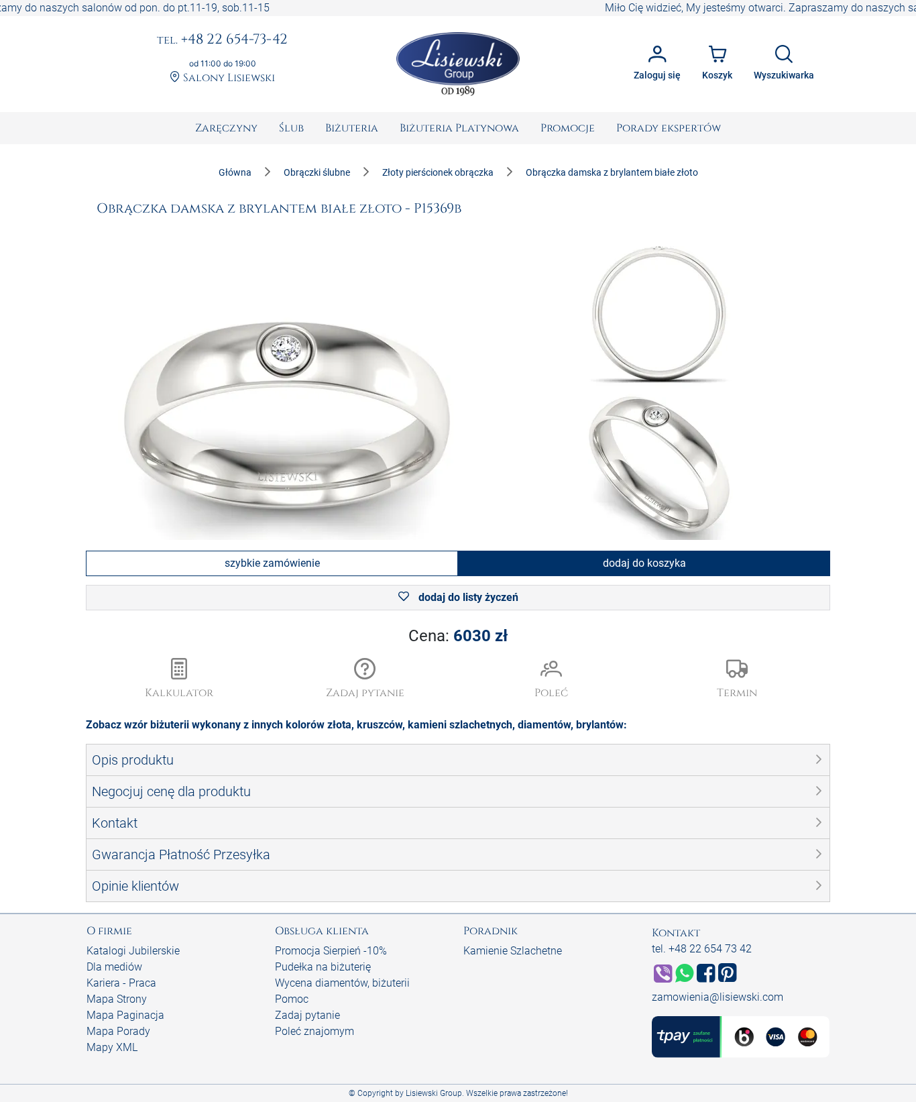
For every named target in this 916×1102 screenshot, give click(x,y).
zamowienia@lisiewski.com (717, 997)
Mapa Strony (117, 999)
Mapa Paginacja (125, 1015)
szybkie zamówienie (272, 563)
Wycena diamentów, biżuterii (342, 983)
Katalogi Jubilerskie (133, 950)
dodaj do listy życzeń (467, 597)
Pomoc (291, 999)
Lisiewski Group (434, 1093)
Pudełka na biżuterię (323, 966)
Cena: (458, 635)
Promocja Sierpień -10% (331, 950)
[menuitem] (226, 128)
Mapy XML (112, 1047)
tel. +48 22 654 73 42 (702, 948)
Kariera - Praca (121, 983)
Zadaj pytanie (307, 1015)
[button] (365, 679)
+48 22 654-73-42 (222, 40)
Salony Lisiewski (227, 78)
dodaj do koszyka (644, 563)
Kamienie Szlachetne (512, 950)
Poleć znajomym (314, 1031)
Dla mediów (114, 966)
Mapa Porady (118, 1031)
